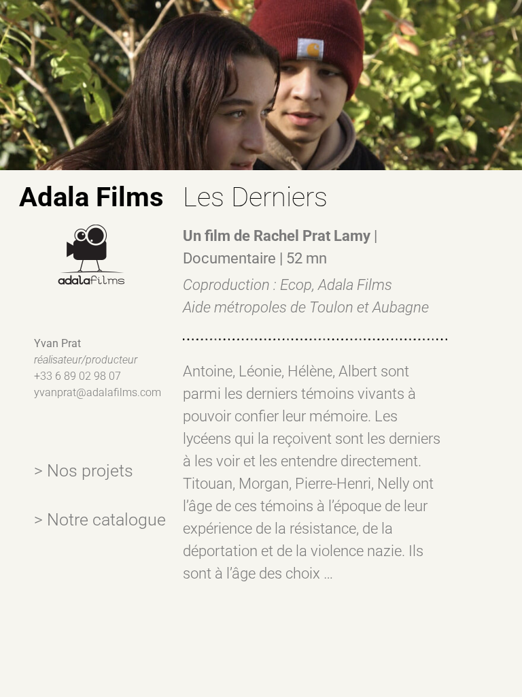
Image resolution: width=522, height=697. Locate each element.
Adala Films (91, 197)
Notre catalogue (106, 520)
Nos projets (90, 471)
